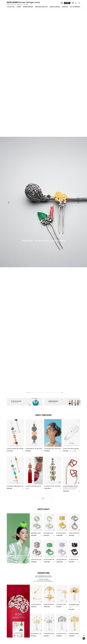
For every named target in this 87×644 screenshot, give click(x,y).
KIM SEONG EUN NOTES (41, 6)
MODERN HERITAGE (28, 6)
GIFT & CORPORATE (75, 6)
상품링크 (15, 436)
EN (61, 3)
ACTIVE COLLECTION (8, 6)
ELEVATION (65, 6)
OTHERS (19, 6)
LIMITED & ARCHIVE (55, 6)
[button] (9, 203)
